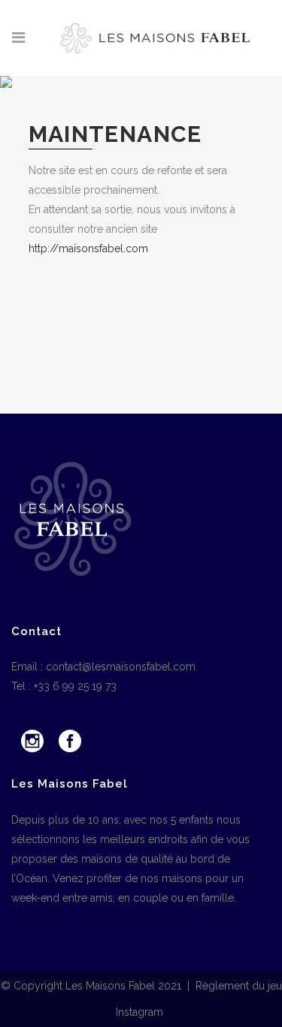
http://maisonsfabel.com (88, 248)
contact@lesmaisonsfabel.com (121, 667)
